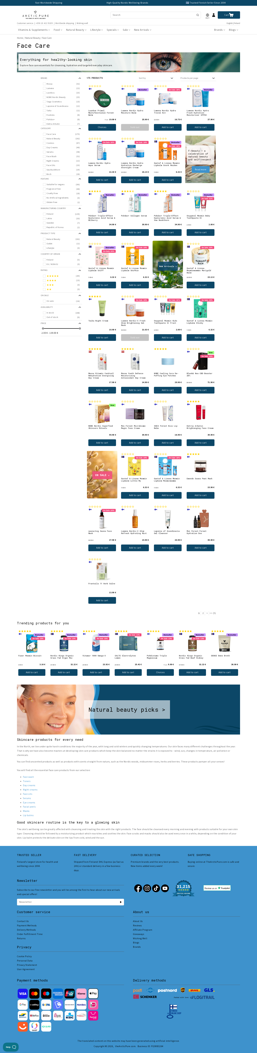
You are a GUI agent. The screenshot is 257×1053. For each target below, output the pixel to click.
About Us (138, 921)
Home (20, 37)
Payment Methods (27, 925)
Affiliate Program (142, 929)
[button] (207, 15)
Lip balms (28, 815)
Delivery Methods (26, 929)
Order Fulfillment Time (30, 934)
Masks (26, 811)
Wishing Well (140, 938)
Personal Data (25, 960)
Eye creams (29, 802)
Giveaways (138, 934)
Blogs (136, 942)
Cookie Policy (24, 956)
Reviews (137, 925)
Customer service (25, 23)
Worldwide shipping (64, 23)
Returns (21, 938)
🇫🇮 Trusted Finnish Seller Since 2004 (206, 2)
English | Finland (233, 23)
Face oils (27, 793)
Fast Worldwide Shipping (48, 2)
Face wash (28, 776)
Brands (137, 946)
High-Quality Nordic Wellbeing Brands (127, 2)
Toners (27, 781)
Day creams (29, 785)
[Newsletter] (120, 902)
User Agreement (26, 969)
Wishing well (82, 23)
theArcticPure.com (125, 1046)
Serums (27, 798)
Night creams (30, 789)
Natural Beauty (32, 37)
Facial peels (29, 806)
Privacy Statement (27, 965)
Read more (200, 169)
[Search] (197, 15)
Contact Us (23, 921)
